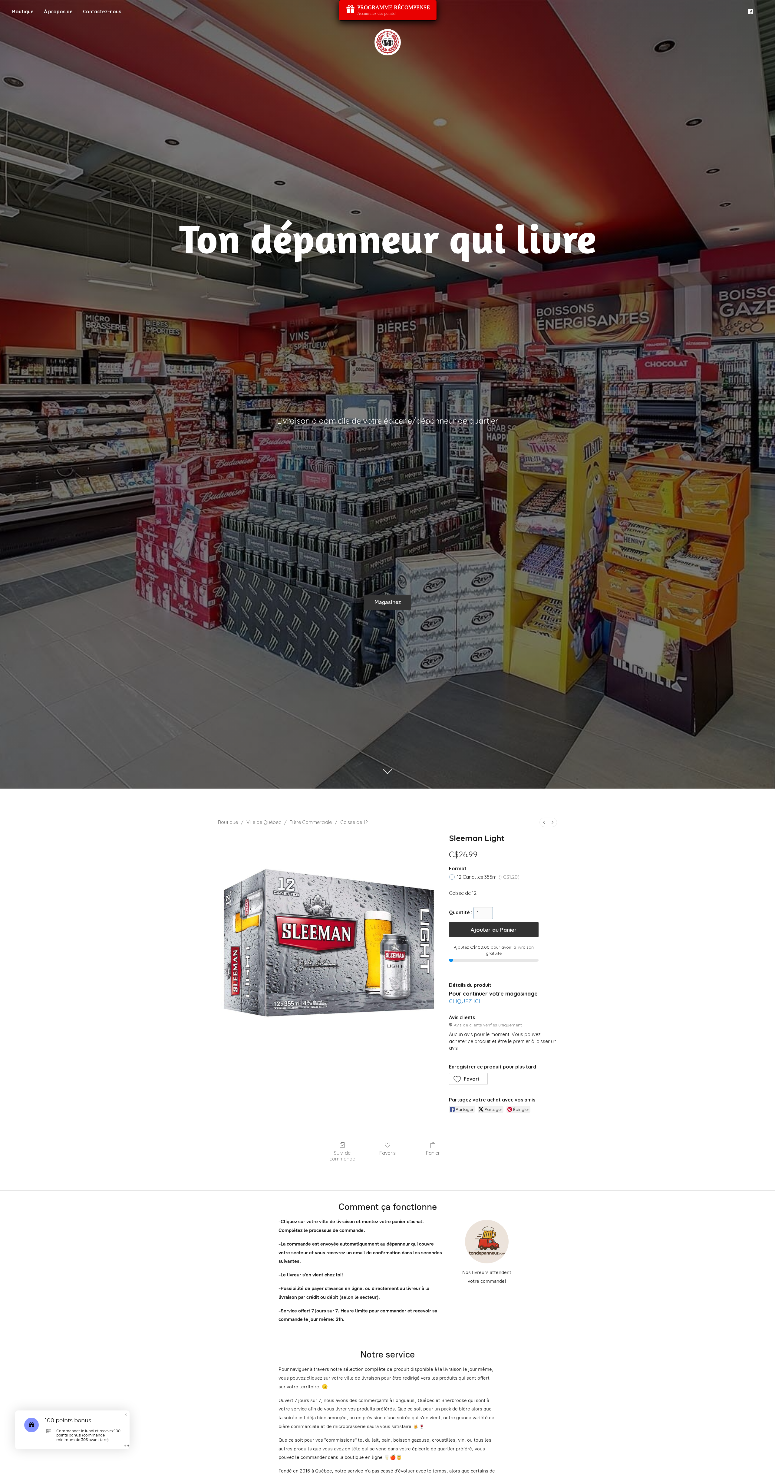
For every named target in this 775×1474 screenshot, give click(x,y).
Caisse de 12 (354, 822)
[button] (468, 1079)
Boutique (23, 11)
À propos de (58, 11)
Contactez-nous (102, 11)
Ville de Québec (263, 822)
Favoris (387, 1153)
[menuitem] (544, 822)
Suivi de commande (342, 1156)
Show (388, 10)
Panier (433, 1153)
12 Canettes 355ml (488, 877)
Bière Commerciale (311, 822)
